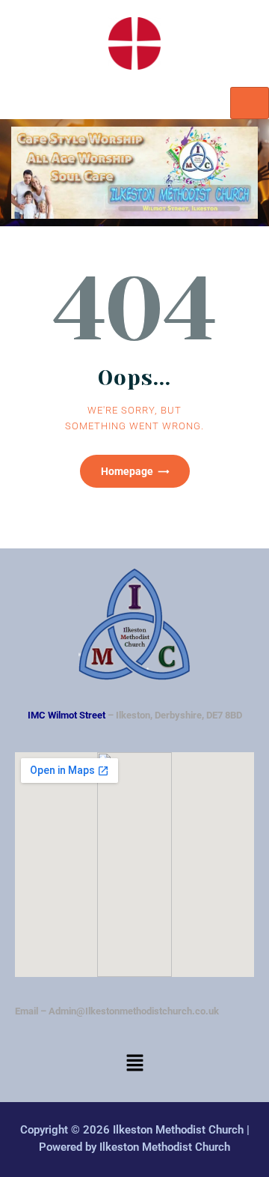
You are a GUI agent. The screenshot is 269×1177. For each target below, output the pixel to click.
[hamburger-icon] (249, 103)
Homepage (127, 471)
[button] (134, 1064)
